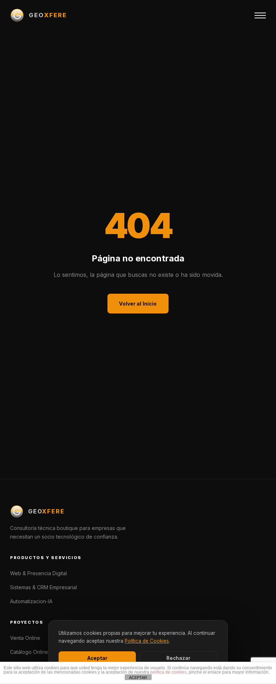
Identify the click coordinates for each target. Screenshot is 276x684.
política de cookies (168, 672)
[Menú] (260, 15)
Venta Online (25, 638)
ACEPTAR (138, 677)
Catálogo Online (29, 652)
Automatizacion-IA (31, 601)
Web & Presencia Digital (38, 573)
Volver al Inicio (138, 304)
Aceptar (97, 658)
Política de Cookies (147, 641)
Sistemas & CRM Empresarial (43, 587)
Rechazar (178, 658)
